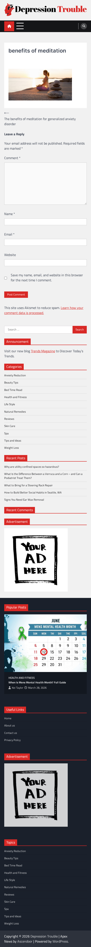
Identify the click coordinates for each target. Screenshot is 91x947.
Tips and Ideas (12, 440)
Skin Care (9, 426)
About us (9, 725)
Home (7, 718)
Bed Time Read (13, 390)
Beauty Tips (11, 382)
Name (9, 213)
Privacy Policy (12, 740)
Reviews (9, 419)
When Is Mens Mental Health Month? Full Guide (37, 682)
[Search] (84, 26)
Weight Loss (11, 448)
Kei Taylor (17, 688)
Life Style (9, 404)
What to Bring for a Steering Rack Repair (28, 485)
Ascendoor (24, 941)
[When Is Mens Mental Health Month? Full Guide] (45, 643)
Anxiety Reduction (15, 375)
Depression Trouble (44, 936)
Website (10, 254)
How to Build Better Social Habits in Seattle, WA (33, 492)
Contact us (10, 733)
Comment (12, 157)
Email (9, 234)
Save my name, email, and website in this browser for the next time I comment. (47, 277)
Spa (6, 433)
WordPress (60, 941)
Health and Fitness (15, 397)
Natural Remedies (15, 411)
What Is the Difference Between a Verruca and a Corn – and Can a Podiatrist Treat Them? (43, 476)
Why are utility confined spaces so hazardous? (31, 467)
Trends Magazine (43, 351)
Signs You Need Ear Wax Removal (24, 499)
